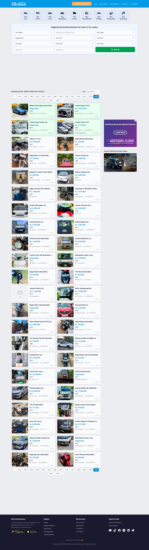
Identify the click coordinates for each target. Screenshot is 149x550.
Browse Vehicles (49, 525)
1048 (54, 97)
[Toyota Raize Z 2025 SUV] (65, 111)
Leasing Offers (114, 4)
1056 (50, 100)
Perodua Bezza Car (37, 388)
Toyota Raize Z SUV (82, 106)
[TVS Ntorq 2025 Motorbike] (65, 277)
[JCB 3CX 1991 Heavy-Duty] (65, 377)
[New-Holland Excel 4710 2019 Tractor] (20, 327)
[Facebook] (119, 530)
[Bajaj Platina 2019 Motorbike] (20, 277)
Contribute (134, 4)
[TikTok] (114, 530)
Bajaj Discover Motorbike (39, 455)
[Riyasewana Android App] (17, 531)
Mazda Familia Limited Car (40, 438)
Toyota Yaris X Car (82, 122)
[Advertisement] (74, 72)
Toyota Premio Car (37, 288)
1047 (49, 97)
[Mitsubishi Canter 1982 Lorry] (65, 443)
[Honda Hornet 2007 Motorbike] (20, 244)
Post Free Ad (80, 522)
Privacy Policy (113, 525)
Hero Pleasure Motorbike (84, 455)
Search (116, 49)
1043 (25, 97)
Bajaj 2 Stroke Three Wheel (85, 405)
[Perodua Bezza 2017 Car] (20, 393)
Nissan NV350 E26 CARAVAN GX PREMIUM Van (92, 388)
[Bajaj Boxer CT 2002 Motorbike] (20, 160)
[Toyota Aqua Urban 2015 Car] (20, 127)
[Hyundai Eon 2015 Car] (20, 360)
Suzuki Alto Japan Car (38, 205)
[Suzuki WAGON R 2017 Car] (65, 244)
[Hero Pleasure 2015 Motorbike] (65, 460)
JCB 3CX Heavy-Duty (82, 371)
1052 (78, 97)
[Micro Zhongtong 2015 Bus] (65, 293)
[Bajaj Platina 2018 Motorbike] (65, 327)
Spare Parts (47, 528)
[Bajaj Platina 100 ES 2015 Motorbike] (65, 360)
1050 (66, 97)
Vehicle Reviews (49, 534)
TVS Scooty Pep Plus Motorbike (41, 338)
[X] (133, 530)
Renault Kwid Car (81, 305)
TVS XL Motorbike (36, 405)
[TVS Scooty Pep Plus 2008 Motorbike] (20, 343)
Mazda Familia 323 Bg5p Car (85, 338)
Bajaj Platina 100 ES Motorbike (86, 355)
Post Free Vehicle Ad (82, 4)
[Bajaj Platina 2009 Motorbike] (65, 144)
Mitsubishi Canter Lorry (84, 255)
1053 (84, 97)
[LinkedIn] (128, 530)
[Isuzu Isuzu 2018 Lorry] (20, 377)
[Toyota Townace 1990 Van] (65, 210)
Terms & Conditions (115, 522)
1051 (72, 97)
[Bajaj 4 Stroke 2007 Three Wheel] (20, 194)
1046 (43, 97)
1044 (31, 97)
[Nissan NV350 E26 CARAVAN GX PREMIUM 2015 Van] (65, 393)
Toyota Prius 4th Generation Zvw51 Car (44, 255)
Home (46, 522)
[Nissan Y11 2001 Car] (20, 144)
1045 (37, 97)
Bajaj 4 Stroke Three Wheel (40, 189)
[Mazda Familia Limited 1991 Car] (20, 443)
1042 (19, 97)
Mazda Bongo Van (82, 222)
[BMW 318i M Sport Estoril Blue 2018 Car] (20, 111)
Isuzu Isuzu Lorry (36, 371)
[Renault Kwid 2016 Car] (65, 310)
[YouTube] (110, 530)
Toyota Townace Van (83, 205)
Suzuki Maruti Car (36, 222)
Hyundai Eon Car (36, 355)
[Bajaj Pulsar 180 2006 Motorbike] (20, 310)
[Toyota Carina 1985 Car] (65, 160)
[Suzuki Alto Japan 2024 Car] (20, 210)
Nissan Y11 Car (35, 139)
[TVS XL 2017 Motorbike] (20, 410)
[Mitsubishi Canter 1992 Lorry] (65, 260)
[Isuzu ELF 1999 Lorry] (20, 426)
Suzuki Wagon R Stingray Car (86, 421)
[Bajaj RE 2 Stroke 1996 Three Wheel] (20, 177)
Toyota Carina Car (82, 155)
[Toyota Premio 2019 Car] (20, 293)
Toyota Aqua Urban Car (38, 122)
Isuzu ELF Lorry (35, 421)
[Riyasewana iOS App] (32, 531)
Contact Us (124, 4)
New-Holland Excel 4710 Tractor (42, 322)
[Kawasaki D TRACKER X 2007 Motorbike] (65, 194)
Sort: (84, 91)
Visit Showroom (81, 133)
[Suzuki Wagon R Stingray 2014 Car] (65, 426)
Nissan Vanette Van (82, 172)
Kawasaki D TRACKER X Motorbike (88, 189)
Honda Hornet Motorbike (39, 239)
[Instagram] (123, 530)
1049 (60, 97)
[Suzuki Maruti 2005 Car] (20, 227)
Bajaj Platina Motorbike (84, 139)
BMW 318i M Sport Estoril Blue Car (42, 106)
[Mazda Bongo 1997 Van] (65, 227)
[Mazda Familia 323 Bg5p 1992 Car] (65, 343)
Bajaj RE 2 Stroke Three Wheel (41, 172)
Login (95, 4)
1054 (90, 97)
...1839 (57, 100)
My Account (103, 4)
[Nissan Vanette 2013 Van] (65, 177)
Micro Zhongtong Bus (83, 288)
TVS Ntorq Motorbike (83, 272)
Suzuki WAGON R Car (83, 239)
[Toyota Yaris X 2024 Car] (65, 127)
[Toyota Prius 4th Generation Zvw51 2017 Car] (20, 260)
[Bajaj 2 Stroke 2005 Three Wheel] (65, 410)
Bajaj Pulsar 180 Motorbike (40, 305)
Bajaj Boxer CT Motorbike (39, 155)
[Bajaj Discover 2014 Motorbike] (20, 460)
